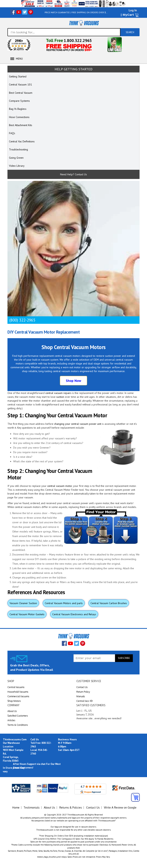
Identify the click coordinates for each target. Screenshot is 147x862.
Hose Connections (19, 117)
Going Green (16, 157)
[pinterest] (30, 12)
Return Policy (83, 691)
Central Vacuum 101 (20, 84)
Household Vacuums (17, 691)
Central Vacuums (15, 687)
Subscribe (124, 658)
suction (60, 397)
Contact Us (82, 687)
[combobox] (63, 32)
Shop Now (73, 380)
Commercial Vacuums (18, 696)
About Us (12, 711)
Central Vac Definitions (22, 141)
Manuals (80, 696)
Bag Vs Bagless (17, 109)
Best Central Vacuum (20, 92)
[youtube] (18, 12)
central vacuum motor (59, 486)
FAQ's (12, 133)
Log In (133, 10)
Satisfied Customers (17, 715)
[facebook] (12, 12)
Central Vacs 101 (84, 701)
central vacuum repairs (58, 393)
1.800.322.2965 (78, 40)
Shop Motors (14, 701)
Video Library (16, 165)
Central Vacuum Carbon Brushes (109, 603)
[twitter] (24, 12)
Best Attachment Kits (20, 125)
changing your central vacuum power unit (77, 424)
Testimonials (32, 807)
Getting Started (17, 76)
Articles (11, 720)
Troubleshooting (18, 149)
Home (16, 807)
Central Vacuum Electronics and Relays (74, 614)
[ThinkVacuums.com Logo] (83, 23)
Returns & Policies (70, 807)
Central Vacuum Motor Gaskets (27, 614)
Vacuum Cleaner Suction (23, 603)
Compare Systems (19, 101)
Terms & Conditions (17, 724)
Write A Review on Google (120, 807)
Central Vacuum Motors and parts (64, 603)
